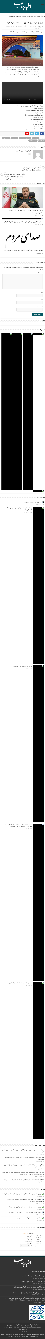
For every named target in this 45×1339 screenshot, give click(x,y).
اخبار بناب (35, 138)
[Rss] (26, 1332)
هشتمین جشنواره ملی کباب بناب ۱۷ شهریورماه (28, 1218)
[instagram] (24, 1332)
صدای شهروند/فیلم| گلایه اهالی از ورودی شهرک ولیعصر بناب (23, 250)
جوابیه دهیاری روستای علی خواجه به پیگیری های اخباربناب (23, 221)
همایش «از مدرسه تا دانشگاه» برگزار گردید (20, 983)
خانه (42, 16)
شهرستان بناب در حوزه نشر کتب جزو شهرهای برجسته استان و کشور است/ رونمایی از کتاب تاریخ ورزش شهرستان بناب (23, 1173)
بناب (38, 16)
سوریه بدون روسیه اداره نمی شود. (22, 666)
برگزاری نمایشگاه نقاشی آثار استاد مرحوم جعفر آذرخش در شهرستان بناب (23, 1180)
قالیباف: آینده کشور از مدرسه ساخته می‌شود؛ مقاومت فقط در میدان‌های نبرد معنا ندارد (25, 1200)
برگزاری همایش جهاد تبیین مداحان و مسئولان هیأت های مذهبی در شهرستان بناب (14, 175)
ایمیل (41, 299)
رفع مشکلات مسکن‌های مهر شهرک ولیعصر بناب (29, 1287)
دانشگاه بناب (14, 138)
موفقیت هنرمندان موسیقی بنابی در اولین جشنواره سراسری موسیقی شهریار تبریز (23, 1151)
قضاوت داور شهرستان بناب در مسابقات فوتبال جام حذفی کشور (31, 168)
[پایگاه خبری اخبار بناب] (22, 6)
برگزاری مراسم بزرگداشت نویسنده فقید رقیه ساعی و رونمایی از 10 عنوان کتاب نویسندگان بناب (24, 1166)
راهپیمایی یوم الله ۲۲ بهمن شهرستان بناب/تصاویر (29, 1292)
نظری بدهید (9, 26)
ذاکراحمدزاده (6, 138)
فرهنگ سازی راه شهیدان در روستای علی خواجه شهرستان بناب (19, 509)
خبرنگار (39, 26)
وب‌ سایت (40, 306)
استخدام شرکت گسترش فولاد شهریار (33, 1281)
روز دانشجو (41, 140)
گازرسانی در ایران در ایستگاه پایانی (31, 502)
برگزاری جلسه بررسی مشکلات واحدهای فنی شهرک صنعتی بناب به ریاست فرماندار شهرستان (18, 825)
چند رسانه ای (19, 26)
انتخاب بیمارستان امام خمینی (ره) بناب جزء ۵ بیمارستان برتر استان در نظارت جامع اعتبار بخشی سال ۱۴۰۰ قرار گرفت (25, 1299)
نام (42, 292)
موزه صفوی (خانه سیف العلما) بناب (33, 1276)
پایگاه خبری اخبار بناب (25, 138)
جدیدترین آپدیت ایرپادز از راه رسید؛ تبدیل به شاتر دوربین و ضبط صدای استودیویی (24, 1158)
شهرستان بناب (33, 140)
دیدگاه (40, 273)
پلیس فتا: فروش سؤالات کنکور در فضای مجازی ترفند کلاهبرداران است (21, 1194)
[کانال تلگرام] (22, 1332)
